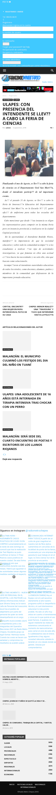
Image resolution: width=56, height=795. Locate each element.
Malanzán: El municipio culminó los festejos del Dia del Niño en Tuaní (25, 360)
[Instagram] (5, 2)
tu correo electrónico (11, 59)
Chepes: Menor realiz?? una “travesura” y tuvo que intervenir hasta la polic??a (41, 310)
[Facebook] (3, 2)
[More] (23, 133)
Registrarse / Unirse (14, 12)
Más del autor (35, 327)
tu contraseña (8, 41)
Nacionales (40, 784)
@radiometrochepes (37, 530)
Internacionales (28, 787)
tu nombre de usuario (12, 32)
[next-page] (5, 454)
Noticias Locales (24, 784)
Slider (16, 100)
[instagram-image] (14, 548)
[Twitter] (7, 2)
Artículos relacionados (15, 327)
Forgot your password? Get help (16, 47)
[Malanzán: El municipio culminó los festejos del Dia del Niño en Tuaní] (28, 341)
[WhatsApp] (17, 133)
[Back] (3, 19)
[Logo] (0, 82)
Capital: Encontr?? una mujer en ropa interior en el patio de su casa (15, 310)
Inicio (5, 96)
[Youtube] (10, 2)
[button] (4, 70)
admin (8, 128)
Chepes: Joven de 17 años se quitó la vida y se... (24, 701)
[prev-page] (3, 454)
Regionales (13, 96)
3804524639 (11, 17)
